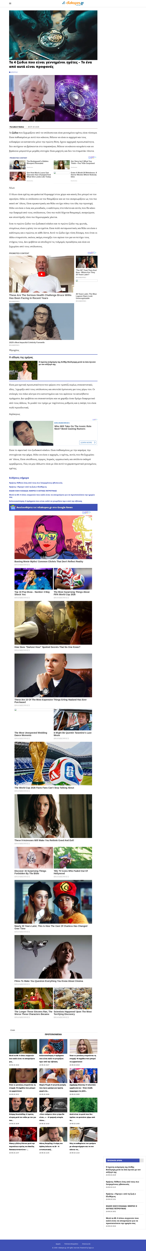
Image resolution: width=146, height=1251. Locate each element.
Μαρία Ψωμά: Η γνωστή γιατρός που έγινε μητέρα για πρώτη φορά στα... (52, 1088)
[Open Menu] (10, 3)
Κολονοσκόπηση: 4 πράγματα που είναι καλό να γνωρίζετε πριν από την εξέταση (45, 501)
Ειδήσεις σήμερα (19, 477)
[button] (53, 35)
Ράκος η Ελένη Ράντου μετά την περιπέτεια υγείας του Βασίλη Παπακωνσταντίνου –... (22, 1146)
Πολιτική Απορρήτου (71, 1244)
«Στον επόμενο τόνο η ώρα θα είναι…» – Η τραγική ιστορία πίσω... (51, 1117)
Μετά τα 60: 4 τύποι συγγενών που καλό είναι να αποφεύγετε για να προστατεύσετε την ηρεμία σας (52, 496)
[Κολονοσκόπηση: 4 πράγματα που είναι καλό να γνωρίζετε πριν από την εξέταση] (53, 1046)
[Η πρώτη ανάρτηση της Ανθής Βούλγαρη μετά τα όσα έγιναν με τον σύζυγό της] (23, 370)
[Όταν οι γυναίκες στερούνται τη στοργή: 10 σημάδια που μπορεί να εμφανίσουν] (84, 1046)
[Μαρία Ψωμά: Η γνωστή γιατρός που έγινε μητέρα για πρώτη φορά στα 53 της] (53, 1075)
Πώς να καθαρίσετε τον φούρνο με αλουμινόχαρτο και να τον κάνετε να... (83, 1146)
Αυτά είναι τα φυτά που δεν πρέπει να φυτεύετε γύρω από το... (82, 1117)
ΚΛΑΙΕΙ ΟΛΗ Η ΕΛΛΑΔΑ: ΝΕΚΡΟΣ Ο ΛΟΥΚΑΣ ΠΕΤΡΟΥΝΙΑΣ (33, 491)
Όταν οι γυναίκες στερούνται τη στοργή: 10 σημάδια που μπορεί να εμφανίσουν (83, 1058)
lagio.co (91, 1248)
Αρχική (58, 1244)
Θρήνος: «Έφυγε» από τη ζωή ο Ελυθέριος (28, 487)
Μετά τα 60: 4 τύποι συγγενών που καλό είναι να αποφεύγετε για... (22, 1058)
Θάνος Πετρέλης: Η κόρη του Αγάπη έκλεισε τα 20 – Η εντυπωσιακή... (51, 1146)
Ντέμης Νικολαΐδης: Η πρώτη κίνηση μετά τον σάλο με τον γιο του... (22, 1117)
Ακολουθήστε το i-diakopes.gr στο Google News (45, 507)
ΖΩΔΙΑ (12, 1030)
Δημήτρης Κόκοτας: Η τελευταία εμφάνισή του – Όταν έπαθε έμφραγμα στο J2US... (83, 1088)
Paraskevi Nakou (17, 127)
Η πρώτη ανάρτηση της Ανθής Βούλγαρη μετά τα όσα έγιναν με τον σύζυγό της (67, 363)
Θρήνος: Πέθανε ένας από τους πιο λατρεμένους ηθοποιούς (35, 483)
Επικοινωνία (86, 1244)
